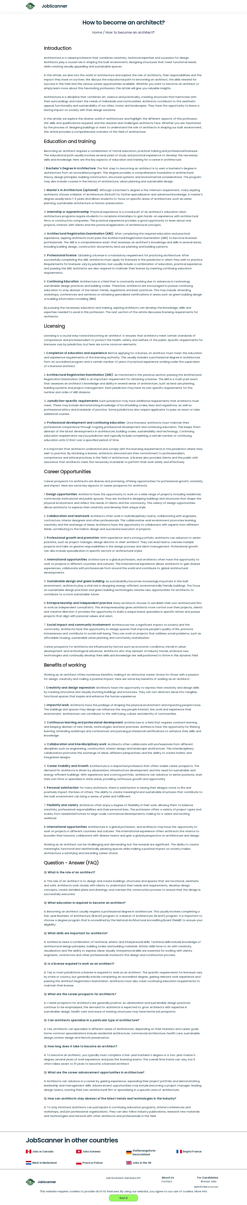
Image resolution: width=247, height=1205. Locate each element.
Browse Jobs (209, 1181)
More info (201, 1191)
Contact (166, 1181)
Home (97, 32)
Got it (123, 1198)
